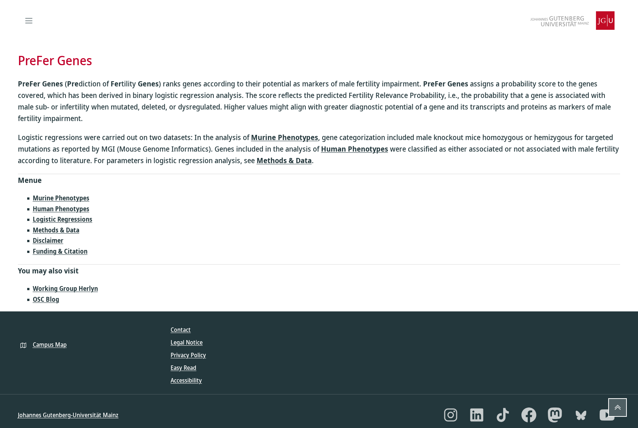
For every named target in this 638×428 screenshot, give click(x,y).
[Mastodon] (554, 415)
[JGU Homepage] (572, 20)
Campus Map (50, 344)
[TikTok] (502, 415)
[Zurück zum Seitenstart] (617, 407)
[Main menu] (29, 20)
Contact (181, 330)
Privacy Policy (188, 355)
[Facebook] (528, 415)
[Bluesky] (581, 415)
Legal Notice (187, 342)
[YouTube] (607, 415)
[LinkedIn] (476, 415)
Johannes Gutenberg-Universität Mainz (68, 415)
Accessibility (186, 380)
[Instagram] (450, 415)
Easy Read (183, 368)
